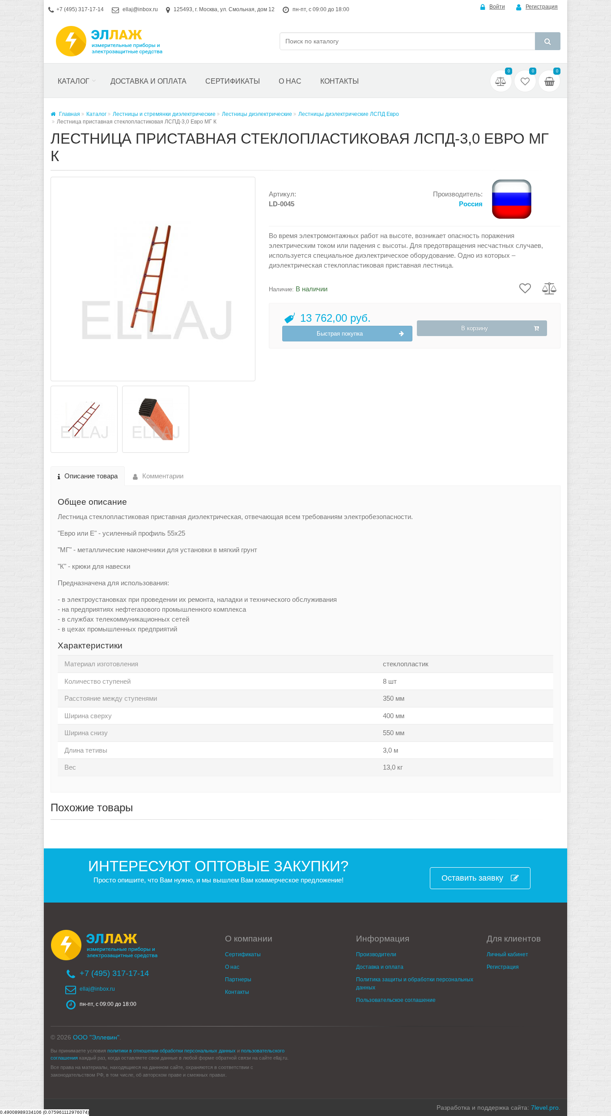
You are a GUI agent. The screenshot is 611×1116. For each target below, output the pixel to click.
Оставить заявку (472, 877)
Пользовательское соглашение (396, 1000)
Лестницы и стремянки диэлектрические (164, 114)
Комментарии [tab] (162, 476)
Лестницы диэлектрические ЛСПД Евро (348, 114)
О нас (290, 81)
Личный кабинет (507, 954)
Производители (376, 954)
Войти (497, 7)
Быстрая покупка (340, 333)
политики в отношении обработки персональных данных (171, 1050)
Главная (69, 114)
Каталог (73, 81)
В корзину (474, 328)
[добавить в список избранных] (525, 287)
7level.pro (545, 1107)
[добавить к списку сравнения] (549, 287)
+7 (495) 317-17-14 (80, 9)
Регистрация (542, 7)
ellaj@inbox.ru (140, 9)
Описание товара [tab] (91, 476)
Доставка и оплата (148, 81)
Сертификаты (232, 81)
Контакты (339, 81)
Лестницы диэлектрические (257, 114)
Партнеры (238, 979)
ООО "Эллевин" (96, 1037)
